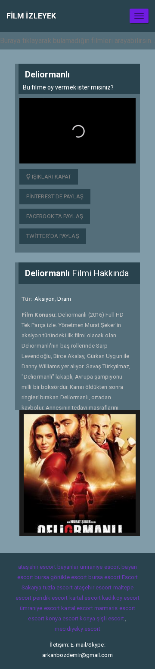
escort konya (44, 618)
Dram (64, 299)
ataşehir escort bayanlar (48, 567)
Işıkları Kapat (51, 176)
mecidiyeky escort (78, 629)
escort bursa (33, 577)
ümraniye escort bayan (108, 567)
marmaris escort (115, 608)
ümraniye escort (40, 608)
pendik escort (50, 598)
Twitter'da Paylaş (52, 236)
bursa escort (104, 577)
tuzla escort (58, 587)
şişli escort (110, 618)
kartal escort (85, 598)
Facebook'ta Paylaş (54, 216)
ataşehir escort (93, 587)
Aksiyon (44, 299)
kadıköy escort (121, 598)
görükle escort (68, 577)
